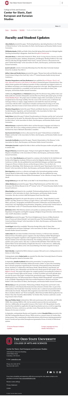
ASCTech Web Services (56, 396)
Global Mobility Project (12, 98)
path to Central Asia (43, 53)
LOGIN (9, 388)
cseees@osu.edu (16, 359)
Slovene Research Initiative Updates (15, 327)
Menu (57, 26)
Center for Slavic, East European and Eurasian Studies (27, 349)
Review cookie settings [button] (13, 382)
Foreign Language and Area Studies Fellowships (49, 327)
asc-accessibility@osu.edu (27, 378)
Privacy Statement (12, 385)
